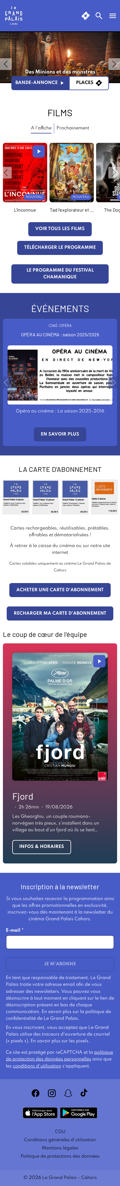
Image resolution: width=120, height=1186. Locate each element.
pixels (82, 1041)
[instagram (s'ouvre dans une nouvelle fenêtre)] (52, 1093)
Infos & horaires (41, 846)
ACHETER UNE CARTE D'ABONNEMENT (60, 590)
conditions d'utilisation (37, 1066)
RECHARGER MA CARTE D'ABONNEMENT (60, 613)
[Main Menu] (112, 15)
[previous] (6, 64)
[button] (6, 173)
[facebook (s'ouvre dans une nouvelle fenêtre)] (35, 1093)
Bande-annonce (36, 82)
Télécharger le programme (60, 247)
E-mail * (15, 930)
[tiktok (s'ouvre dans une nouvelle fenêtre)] (84, 1093)
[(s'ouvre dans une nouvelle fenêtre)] (40, 1112)
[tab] (41, 128)
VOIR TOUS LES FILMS (60, 229)
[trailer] (39, 151)
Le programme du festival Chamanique (60, 274)
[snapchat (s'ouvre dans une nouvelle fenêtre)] (68, 1093)
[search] (99, 15)
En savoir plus (60, 434)
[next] (114, 64)
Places (84, 82)
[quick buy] (86, 16)
